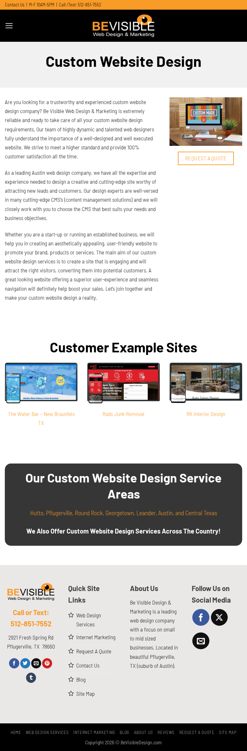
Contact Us (14, 4)
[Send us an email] (200, 640)
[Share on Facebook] (14, 663)
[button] (9, 25)
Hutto (36, 513)
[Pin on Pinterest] (47, 663)
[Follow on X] (219, 617)
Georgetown (119, 513)
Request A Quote (197, 732)
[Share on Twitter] (25, 663)
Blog (124, 732)
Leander (146, 513)
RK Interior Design (206, 413)
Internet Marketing (94, 732)
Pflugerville (59, 513)
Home (16, 732)
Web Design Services (47, 732)
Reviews (166, 732)
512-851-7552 (89, 4)
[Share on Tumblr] (31, 678)
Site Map (227, 732)
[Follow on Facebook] (200, 617)
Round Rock (89, 513)
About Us (143, 732)
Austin (165, 513)
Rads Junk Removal (123, 413)
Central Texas (201, 513)
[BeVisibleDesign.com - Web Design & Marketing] (123, 26)
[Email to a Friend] (36, 663)
